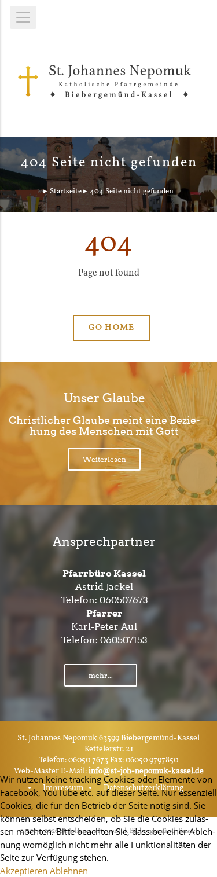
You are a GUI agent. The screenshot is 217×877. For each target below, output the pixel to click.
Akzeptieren (23, 870)
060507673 (124, 600)
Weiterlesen (104, 459)
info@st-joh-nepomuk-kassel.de (146, 771)
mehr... (101, 675)
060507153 (124, 639)
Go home (111, 328)
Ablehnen (69, 870)
